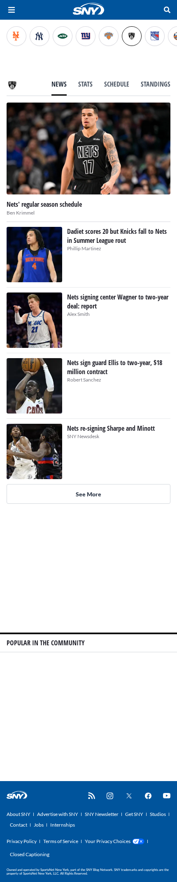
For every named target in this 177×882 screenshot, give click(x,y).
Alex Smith (78, 314)
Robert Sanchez (84, 380)
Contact (18, 825)
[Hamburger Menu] (11, 10)
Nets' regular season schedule (44, 204)
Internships (62, 825)
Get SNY (134, 814)
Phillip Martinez (84, 248)
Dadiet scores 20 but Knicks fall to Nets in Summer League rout (117, 236)
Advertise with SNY (57, 814)
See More (88, 494)
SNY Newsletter (102, 814)
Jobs (39, 825)
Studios (158, 814)
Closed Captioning (29, 854)
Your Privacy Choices (107, 841)
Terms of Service (60, 841)
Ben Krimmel (21, 213)
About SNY (18, 814)
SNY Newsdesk (83, 436)
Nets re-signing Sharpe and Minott (111, 428)
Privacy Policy (22, 841)
